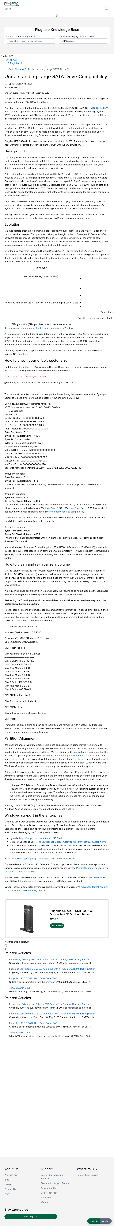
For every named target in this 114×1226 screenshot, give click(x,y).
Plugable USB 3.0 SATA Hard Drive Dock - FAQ (33, 978)
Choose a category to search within (77, 36)
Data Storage (16, 69)
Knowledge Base (49, 1188)
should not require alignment (68, 755)
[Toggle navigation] (106, 8)
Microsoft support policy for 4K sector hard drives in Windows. (43, 858)
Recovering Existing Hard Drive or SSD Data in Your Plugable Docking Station (49, 959)
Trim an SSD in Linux (19, 987)
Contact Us (10, 1189)
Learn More (57, 925)
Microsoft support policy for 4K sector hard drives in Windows (42, 328)
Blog (6, 1179)
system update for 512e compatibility (65, 511)
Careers (8, 1184)
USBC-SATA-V (100, 108)
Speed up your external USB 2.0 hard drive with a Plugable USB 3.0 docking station (52, 968)
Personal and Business (88, 1175)
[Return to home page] (11, 3)
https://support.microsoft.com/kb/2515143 (40, 838)
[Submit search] (100, 8)
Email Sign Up (30, 1216)
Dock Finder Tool (49, 1192)
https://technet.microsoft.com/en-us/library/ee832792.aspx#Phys (72, 841)
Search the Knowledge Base (20, 36)
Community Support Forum (55, 1183)
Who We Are (10, 1175)
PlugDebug (46, 1197)
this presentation (97, 877)
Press (7, 1193)
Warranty (45, 1202)
